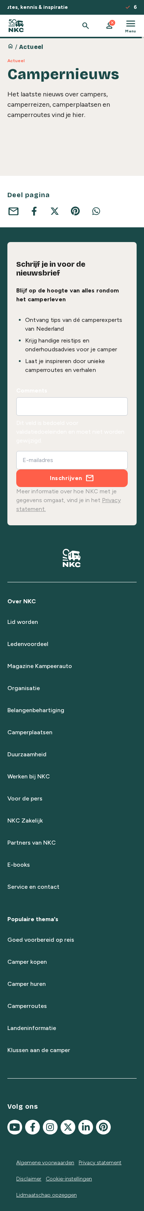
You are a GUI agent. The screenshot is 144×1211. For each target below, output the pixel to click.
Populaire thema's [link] (32, 919)
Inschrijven (66, 478)
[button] (109, 26)
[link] (16, 25)
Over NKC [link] (21, 601)
